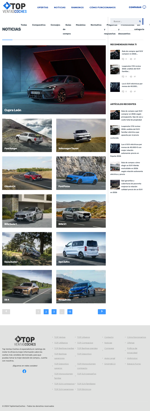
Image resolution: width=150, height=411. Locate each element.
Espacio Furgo (134, 364)
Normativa (96, 25)
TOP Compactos (85, 343)
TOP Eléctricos (84, 389)
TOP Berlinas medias (64, 348)
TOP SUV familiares (86, 383)
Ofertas (42, 7)
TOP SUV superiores (64, 389)
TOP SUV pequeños (86, 374)
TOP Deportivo (84, 354)
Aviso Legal (109, 358)
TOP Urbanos (83, 337)
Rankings (77, 7)
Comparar (135, 7)
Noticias (59, 7)
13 (70, 311)
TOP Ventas (59, 337)
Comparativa (38, 25)
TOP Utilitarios (61, 343)
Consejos (55, 25)
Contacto (109, 337)
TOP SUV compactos (64, 383)
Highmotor (132, 358)
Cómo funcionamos (103, 7)
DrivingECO (110, 364)
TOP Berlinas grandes (87, 348)
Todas (24, 25)
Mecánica (80, 25)
